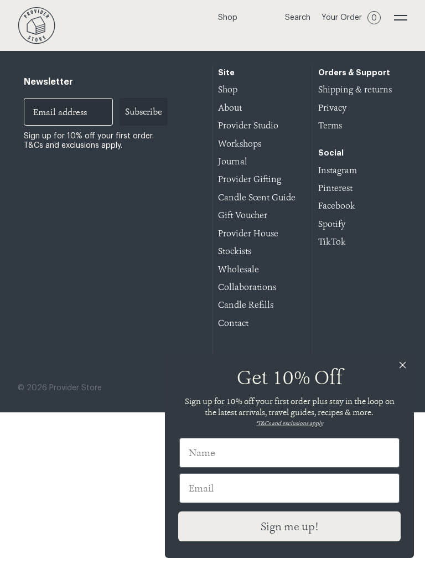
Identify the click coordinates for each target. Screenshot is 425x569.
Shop (227, 18)
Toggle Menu (401, 17)
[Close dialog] (403, 365)
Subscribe (143, 111)
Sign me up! (289, 526)
